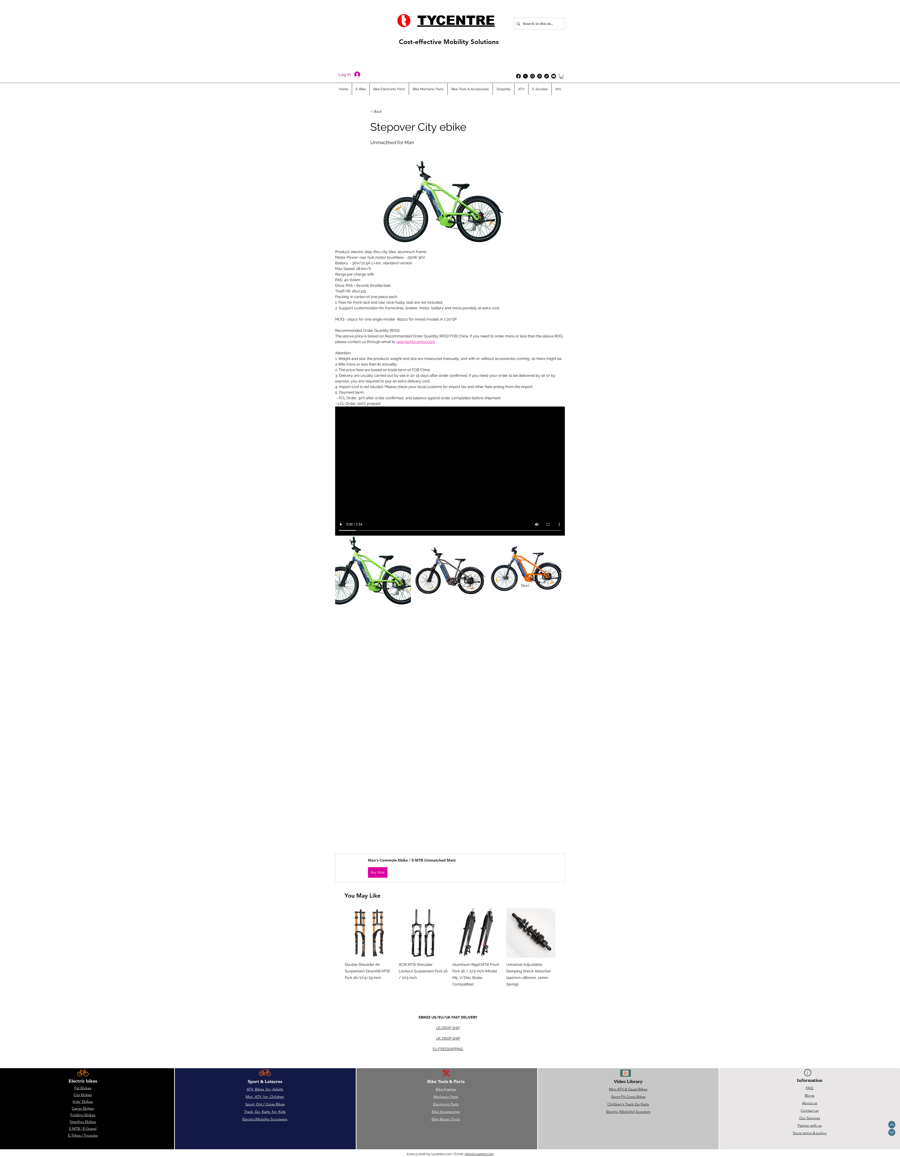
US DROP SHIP (448, 1028)
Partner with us (810, 1125)
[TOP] (891, 1124)
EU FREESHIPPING (448, 1049)
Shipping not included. (359, 991)
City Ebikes (83, 1095)
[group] (450, 954)
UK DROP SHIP (448, 1038)
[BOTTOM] (891, 1132)
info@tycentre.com (479, 1154)
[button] (561, 76)
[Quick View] (369, 933)
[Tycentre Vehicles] (518, 76)
